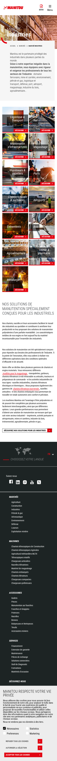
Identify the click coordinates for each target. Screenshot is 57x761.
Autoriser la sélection (16, 748)
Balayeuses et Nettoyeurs (22, 623)
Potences (15, 612)
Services (13, 640)
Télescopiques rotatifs (20, 557)
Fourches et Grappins (20, 609)
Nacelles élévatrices (19, 565)
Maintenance (16, 653)
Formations (16, 668)
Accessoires (15, 592)
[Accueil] (13, 7)
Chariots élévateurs (19, 576)
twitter (37, 481)
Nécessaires (13, 728)
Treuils (14, 627)
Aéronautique (17, 517)
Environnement (17, 520)
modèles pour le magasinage (15, 373)
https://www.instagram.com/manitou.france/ (23, 481)
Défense (14, 524)
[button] (50, 7)
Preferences (13, 733)
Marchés (13, 497)
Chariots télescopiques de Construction (27, 546)
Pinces (14, 601)
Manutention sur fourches (22, 605)
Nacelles (15, 616)
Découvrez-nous (17, 681)
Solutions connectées (20, 660)
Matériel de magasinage (21, 568)
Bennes (14, 620)
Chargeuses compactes (21, 579)
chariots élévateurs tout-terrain (26, 388)
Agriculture (16, 502)
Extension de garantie (20, 649)
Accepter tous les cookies (18, 755)
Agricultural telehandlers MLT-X (24, 554)
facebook (9, 482)
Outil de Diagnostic (19, 664)
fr (49, 454)
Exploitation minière (19, 531)
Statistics (34, 728)
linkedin (16, 481)
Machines (14, 541)
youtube (30, 481)
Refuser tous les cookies (17, 741)
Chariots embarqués (19, 572)
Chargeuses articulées (20, 561)
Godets (14, 598)
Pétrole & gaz (17, 513)
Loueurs (14, 528)
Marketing (35, 733)
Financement (16, 646)
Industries (15, 509)
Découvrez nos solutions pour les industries (25, 430)
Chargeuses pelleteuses (21, 583)
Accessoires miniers (19, 631)
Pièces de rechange (19, 657)
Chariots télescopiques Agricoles (25, 550)
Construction (16, 506)
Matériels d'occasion (20, 671)
